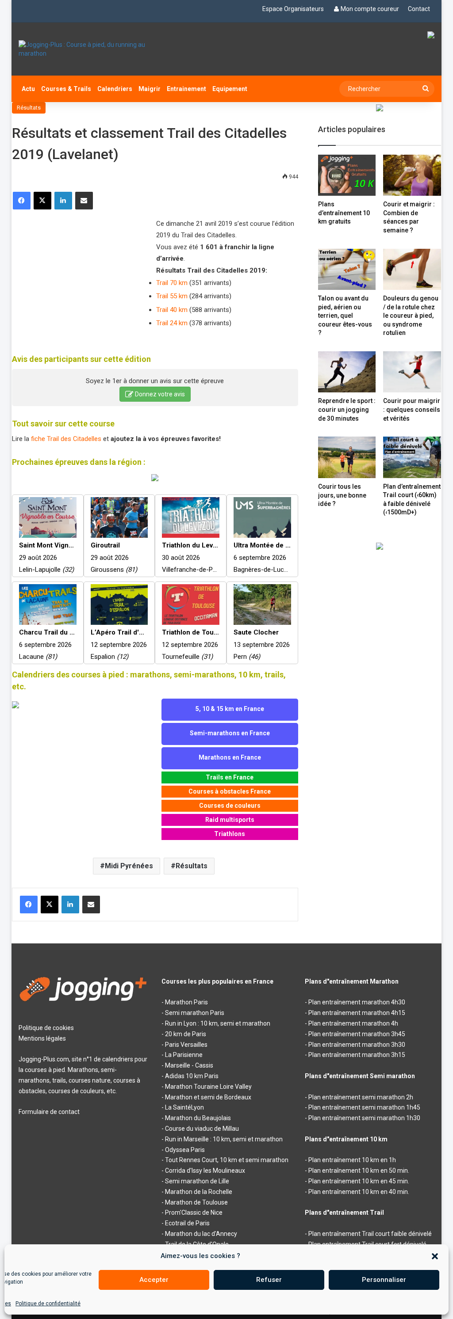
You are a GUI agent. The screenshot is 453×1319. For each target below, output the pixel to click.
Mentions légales (42, 1038)
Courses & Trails (66, 88)
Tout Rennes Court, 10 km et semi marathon (226, 1159)
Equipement (229, 88)
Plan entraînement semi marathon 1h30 (364, 1117)
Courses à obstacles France (229, 791)
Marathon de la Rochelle (198, 1191)
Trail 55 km (172, 296)
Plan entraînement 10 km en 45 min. (358, 1181)
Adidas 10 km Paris (192, 1076)
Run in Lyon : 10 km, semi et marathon (217, 1023)
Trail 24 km (172, 323)
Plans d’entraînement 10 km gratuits (344, 213)
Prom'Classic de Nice (194, 1212)
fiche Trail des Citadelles (66, 439)
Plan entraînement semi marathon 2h (360, 1097)
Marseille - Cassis (189, 1065)
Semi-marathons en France (230, 733)
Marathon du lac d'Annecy (201, 1233)
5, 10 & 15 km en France (230, 708)
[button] (434, 1256)
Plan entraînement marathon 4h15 (356, 1012)
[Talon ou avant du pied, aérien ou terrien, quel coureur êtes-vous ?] (347, 269)
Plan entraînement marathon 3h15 (356, 1054)
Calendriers (114, 88)
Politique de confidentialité (48, 1303)
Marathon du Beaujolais (198, 1117)
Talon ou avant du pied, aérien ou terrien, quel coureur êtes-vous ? (345, 315)
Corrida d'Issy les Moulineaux (205, 1170)
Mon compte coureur (370, 8)
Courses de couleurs (230, 805)
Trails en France (229, 777)
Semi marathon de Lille (197, 1181)
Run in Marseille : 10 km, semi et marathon (224, 1139)
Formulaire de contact (49, 1111)
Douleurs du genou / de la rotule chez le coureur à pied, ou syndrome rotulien (410, 315)
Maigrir (149, 88)
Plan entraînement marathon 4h (353, 1023)
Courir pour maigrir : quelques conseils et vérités (411, 409)
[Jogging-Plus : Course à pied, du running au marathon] (83, 49)
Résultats (29, 107)
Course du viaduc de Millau (202, 1128)
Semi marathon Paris (194, 1012)
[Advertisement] (78, 276)
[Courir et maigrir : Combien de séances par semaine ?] (412, 175)
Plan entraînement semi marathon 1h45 (364, 1107)
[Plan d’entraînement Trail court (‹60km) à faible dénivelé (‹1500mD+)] (412, 457)
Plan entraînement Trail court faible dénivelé (370, 1233)
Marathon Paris (186, 1002)
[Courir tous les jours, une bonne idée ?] (347, 457)
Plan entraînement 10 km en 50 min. (358, 1170)
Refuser (269, 1280)
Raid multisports (229, 819)
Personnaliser (384, 1280)
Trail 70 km (172, 283)
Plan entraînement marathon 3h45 (356, 1034)
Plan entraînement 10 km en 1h (352, 1159)
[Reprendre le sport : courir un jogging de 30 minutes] (347, 371)
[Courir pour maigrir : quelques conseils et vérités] (412, 371)
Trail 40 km (172, 310)
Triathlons (229, 833)
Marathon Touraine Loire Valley (208, 1086)
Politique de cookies (46, 1027)
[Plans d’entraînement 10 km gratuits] (347, 175)
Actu (28, 88)
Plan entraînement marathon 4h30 (356, 1002)
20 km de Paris (185, 1034)
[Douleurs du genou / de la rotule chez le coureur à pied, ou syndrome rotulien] (412, 269)
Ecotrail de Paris (187, 1223)
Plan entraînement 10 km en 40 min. (358, 1191)
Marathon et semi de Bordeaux (208, 1097)
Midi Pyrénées (129, 866)
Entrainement (186, 88)
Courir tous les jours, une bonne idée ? (342, 495)
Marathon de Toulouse (196, 1202)
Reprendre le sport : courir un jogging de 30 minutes (347, 409)
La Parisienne (184, 1054)
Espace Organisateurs (293, 8)
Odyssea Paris (185, 1149)
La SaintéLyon (184, 1107)
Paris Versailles (186, 1044)
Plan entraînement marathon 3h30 (356, 1044)
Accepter (154, 1280)
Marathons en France (230, 757)
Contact (419, 8)
